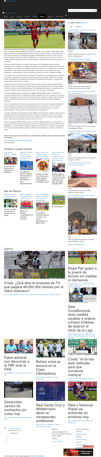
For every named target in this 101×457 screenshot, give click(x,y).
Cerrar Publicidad (88, 446)
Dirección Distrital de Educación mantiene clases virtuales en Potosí (81, 196)
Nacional (19, 16)
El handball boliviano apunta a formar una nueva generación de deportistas (42, 197)
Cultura (34, 16)
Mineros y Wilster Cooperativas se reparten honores (25, 196)
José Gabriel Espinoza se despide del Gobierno (10, 154)
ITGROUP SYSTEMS (36, 456)
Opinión (50, 16)
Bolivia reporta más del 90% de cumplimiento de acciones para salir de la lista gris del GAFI (58, 157)
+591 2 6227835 (57, 441)
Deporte (42, 16)
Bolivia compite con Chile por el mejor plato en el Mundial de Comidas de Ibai (42, 155)
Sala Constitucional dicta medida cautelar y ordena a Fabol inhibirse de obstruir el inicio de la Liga (81, 336)
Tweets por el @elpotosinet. (76, 244)
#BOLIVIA (7, 141)
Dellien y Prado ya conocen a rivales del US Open (9, 196)
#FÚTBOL (21, 141)
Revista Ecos (60, 16)
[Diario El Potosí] (34, 1)
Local (12, 16)
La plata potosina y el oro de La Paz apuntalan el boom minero (79, 164)
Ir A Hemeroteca (82, 23)
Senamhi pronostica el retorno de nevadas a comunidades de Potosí (82, 92)
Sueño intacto (56, 194)
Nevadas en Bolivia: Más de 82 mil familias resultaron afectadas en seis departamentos (26, 156)
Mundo (27, 16)
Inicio (5, 16)
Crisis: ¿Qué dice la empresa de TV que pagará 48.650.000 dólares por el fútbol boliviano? (32, 294)
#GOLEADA (28, 141)
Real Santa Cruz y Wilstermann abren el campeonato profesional (48, 425)
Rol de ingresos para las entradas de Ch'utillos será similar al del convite (79, 60)
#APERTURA (14, 141)
